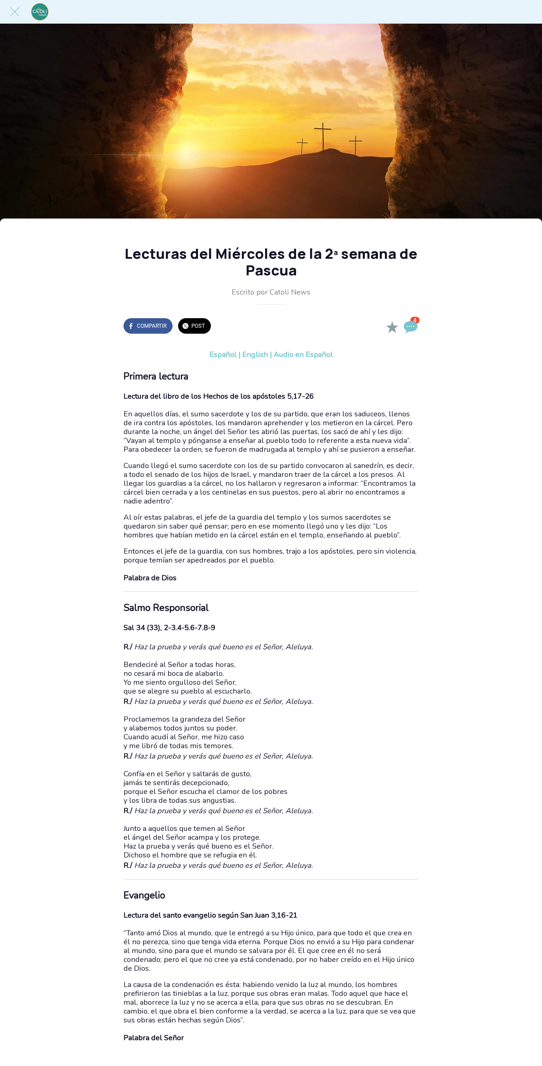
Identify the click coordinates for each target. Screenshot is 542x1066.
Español (223, 355)
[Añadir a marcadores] (392, 327)
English (255, 355)
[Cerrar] (14, 11)
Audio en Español (303, 355)
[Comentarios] (409, 327)
